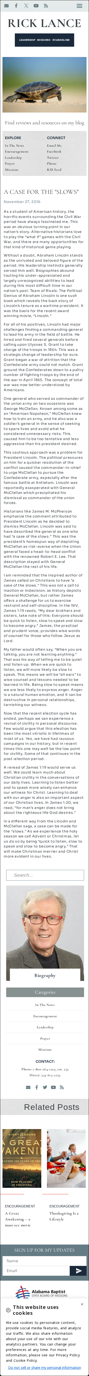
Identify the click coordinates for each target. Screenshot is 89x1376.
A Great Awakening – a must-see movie (18, 1219)
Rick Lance (44, 23)
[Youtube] (36, 6)
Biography (45, 975)
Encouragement (20, 1206)
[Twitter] (45, 1087)
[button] (79, 6)
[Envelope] (6, 6)
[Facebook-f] (16, 6)
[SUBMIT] (78, 1271)
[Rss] (46, 6)
